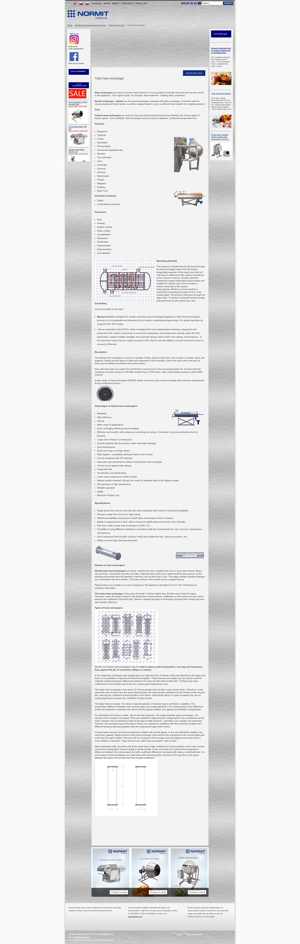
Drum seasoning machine (221, 93)
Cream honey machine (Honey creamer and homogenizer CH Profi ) (220, 137)
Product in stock (119, 892)
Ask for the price (194, 73)
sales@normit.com (135, 916)
